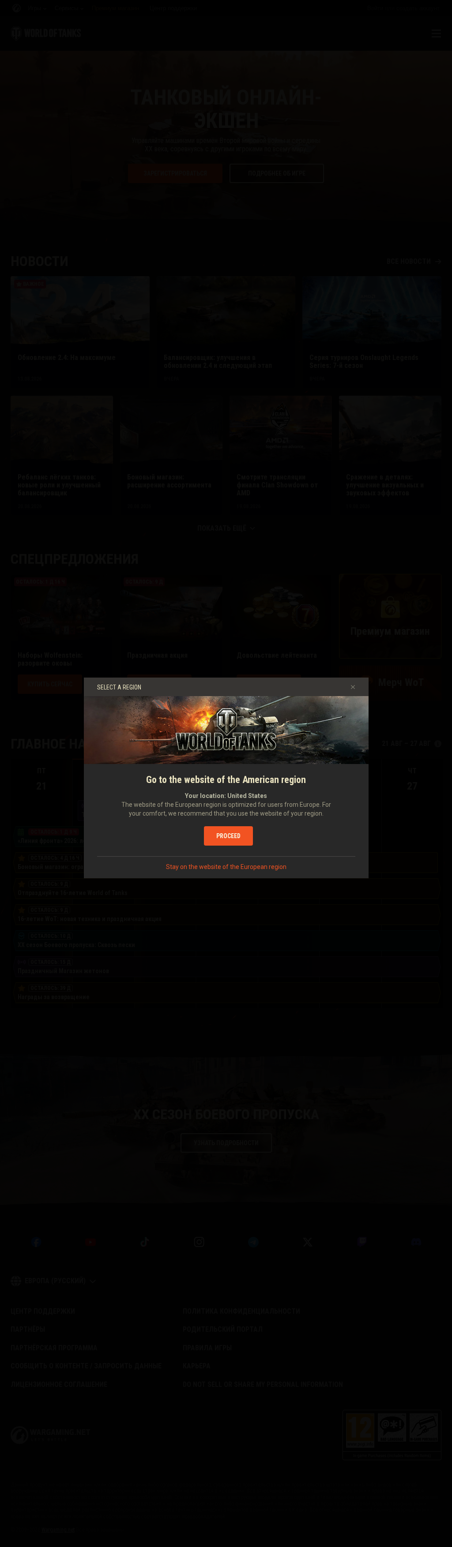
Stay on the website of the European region (226, 866)
